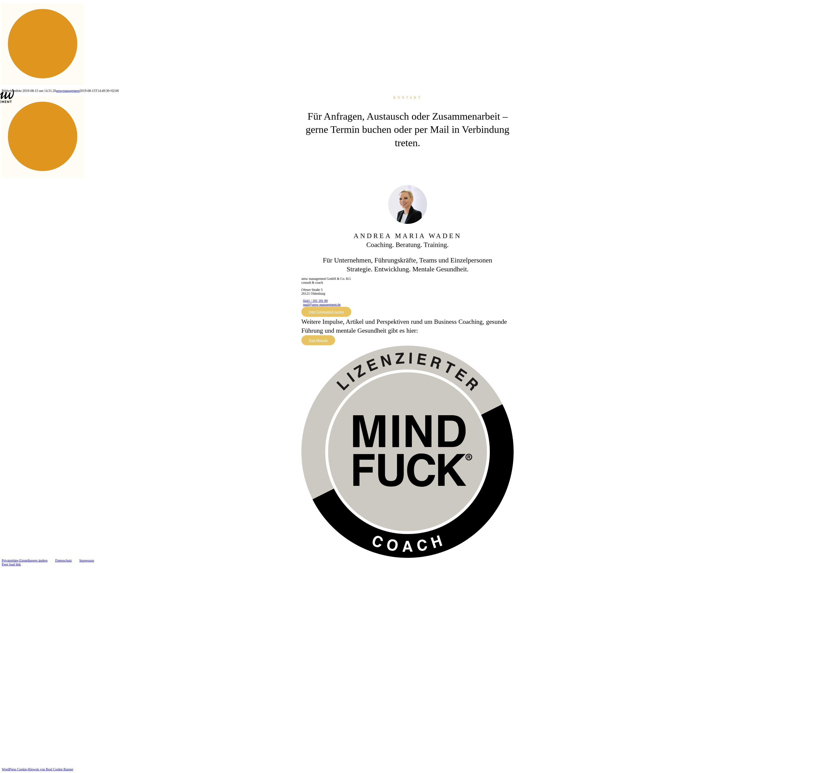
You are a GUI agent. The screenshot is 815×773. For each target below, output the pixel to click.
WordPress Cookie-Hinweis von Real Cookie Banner (37, 769)
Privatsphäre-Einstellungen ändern (25, 560)
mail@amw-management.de (322, 304)
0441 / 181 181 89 (315, 301)
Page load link (11, 564)
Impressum (86, 560)
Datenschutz (63, 560)
